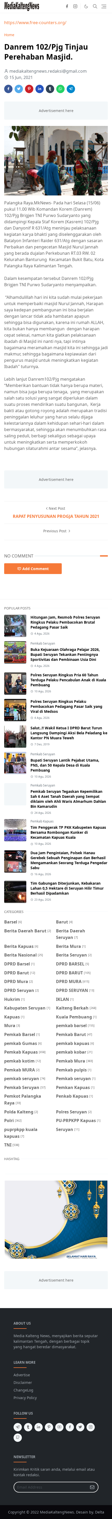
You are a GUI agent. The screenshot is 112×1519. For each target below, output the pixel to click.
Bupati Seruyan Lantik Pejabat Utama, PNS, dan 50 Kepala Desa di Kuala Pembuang (64, 765)
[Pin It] (29, 89)
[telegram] (18, 1427)
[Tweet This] (19, 89)
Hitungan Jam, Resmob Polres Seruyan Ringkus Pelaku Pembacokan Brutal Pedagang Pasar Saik (65, 622)
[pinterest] (49, 1427)
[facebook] (67, 6)
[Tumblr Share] (50, 89)
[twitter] (80, 1427)
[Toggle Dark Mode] (86, 6)
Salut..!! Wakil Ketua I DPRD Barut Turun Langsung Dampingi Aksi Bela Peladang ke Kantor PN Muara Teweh (68, 732)
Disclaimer (23, 1382)
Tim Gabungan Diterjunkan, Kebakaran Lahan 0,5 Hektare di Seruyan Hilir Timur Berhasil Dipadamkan (67, 888)
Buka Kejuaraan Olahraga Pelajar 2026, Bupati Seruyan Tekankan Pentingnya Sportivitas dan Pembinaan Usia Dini (65, 654)
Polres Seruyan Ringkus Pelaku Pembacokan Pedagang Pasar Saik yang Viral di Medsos (66, 706)
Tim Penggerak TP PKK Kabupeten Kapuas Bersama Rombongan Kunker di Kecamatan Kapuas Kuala (68, 832)
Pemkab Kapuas (42, 821)
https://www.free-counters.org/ (35, 22)
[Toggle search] (95, 6)
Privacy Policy (25, 1397)
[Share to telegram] (71, 89)
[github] (18, 1437)
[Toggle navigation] (104, 6)
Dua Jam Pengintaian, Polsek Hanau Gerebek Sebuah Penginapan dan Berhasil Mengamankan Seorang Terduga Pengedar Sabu (68, 860)
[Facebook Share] (8, 89)
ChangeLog (23, 1390)
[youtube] (59, 1427)
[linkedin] (38, 1427)
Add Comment (35, 568)
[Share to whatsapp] (60, 89)
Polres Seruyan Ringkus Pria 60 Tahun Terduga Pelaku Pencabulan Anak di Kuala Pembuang (68, 679)
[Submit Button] (92, 1487)
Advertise (22, 1374)
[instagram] (75, 6)
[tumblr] (28, 1427)
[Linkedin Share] (39, 89)
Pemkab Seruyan (42, 643)
